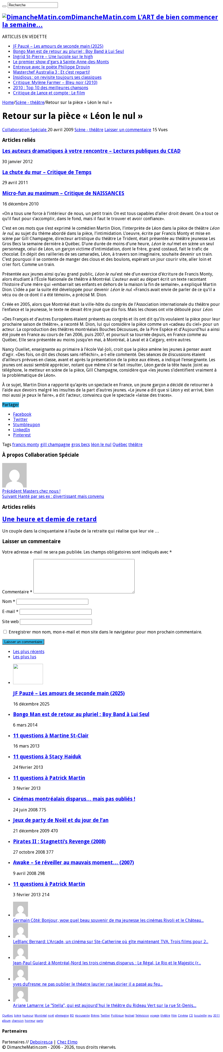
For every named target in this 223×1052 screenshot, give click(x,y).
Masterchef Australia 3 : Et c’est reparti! (51, 72)
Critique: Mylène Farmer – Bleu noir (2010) (55, 82)
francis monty (25, 444)
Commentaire (17, 591)
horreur (30, 1021)
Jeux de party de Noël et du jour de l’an (61, 820)
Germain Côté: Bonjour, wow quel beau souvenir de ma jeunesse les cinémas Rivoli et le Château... (108, 920)
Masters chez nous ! (31, 491)
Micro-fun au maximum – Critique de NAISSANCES (63, 193)
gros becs (80, 444)
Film (174, 1015)
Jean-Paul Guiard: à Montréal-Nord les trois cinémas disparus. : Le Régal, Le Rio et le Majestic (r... (107, 963)
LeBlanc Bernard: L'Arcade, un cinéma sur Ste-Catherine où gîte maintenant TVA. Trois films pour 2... (110, 941)
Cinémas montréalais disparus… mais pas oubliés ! (74, 799)
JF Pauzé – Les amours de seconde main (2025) (58, 46)
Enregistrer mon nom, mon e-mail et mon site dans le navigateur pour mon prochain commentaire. (105, 632)
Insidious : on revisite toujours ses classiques (57, 77)
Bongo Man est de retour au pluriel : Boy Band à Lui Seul (68, 51)
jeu (210, 1015)
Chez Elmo (67, 1042)
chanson (18, 1021)
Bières (95, 1015)
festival (129, 1015)
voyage (154, 1015)
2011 (216, 1015)
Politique (117, 1015)
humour (27, 1015)
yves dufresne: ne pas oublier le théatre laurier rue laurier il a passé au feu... (88, 984)
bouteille (200, 1015)
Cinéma (183, 1015)
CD (191, 1015)
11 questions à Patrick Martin (49, 778)
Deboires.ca (41, 1042)
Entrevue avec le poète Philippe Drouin (51, 67)
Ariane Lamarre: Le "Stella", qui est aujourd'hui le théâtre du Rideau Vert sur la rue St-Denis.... (104, 1005)
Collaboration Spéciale (25, 129)
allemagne (62, 1015)
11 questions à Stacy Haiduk (47, 757)
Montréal (41, 1015)
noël (51, 1015)
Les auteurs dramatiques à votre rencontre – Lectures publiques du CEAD (91, 151)
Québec (120, 444)
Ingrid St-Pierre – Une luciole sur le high (53, 56)
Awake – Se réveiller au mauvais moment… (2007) (73, 862)
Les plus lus (24, 656)
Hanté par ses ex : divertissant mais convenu (53, 496)
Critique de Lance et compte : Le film (49, 92)
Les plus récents (28, 651)
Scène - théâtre (30, 102)
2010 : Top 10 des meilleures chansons (50, 87)
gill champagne (55, 444)
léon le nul (101, 444)
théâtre (135, 444)
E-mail (10, 611)
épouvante (82, 1015)
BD (72, 1015)
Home (8, 102)
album (6, 1021)
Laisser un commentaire (127, 129)
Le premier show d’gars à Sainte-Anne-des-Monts (61, 61)
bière (17, 1015)
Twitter (105, 1015)
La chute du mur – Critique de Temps (46, 172)
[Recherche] (4, 6)
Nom (8, 601)
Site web (10, 621)
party (39, 1021)
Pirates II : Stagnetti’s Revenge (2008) (59, 841)
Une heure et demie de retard (49, 519)
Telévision (142, 1015)
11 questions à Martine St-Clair (51, 736)
